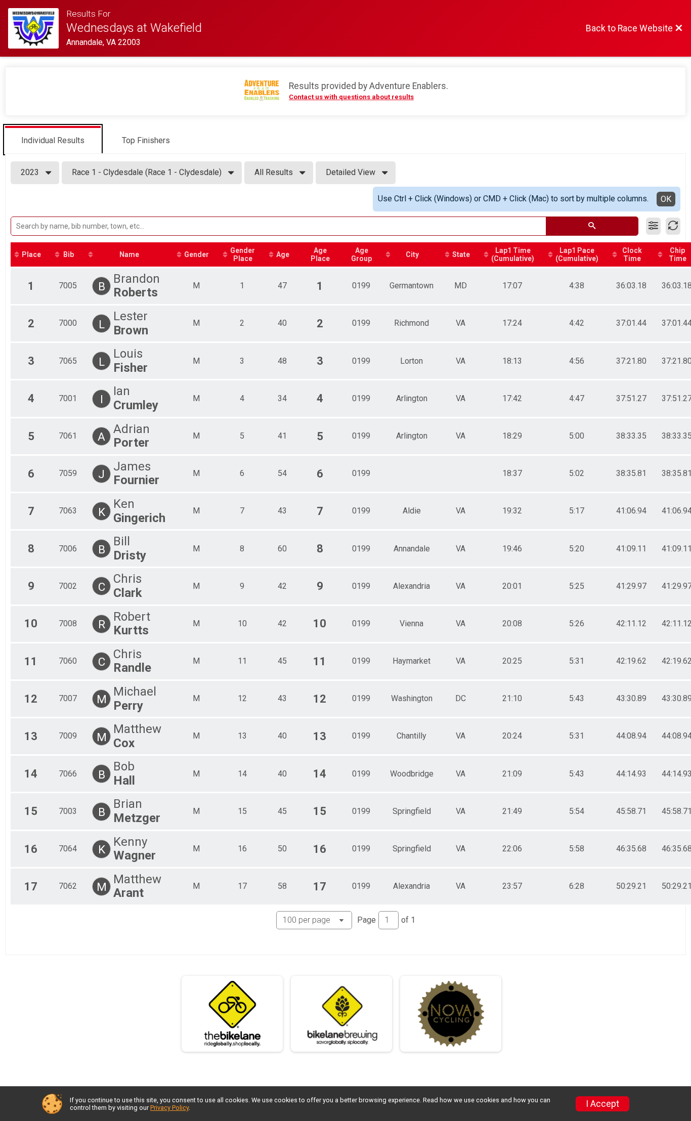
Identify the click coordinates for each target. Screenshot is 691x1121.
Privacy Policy (169, 1107)
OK (666, 199)
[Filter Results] (653, 226)
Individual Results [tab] (52, 140)
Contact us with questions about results (351, 97)
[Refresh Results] (673, 226)
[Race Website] (37, 28)
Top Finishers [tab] (146, 140)
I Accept (602, 1104)
